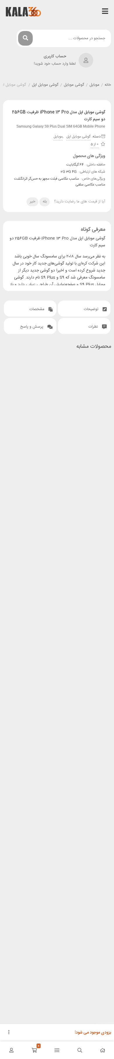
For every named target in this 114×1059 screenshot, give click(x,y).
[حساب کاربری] (11, 1050)
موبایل (94, 85)
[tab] (84, 308)
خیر (32, 201)
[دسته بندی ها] (57, 1050)
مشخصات (38, 309)
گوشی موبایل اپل (45, 85)
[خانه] (102, 1050)
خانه (108, 85)
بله (45, 201)
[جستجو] (25, 38)
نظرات (94, 327)
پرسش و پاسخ (32, 327)
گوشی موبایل (74, 85)
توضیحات (92, 309)
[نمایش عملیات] (9, 1033)
